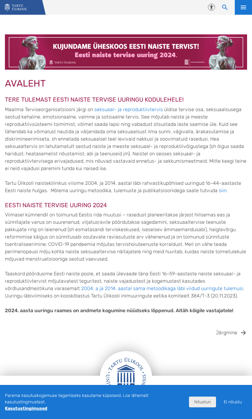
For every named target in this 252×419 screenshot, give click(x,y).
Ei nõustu (233, 402)
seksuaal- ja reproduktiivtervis (128, 109)
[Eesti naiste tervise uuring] (16, 7)
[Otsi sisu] (225, 7)
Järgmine (226, 333)
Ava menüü (243, 7)
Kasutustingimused (26, 408)
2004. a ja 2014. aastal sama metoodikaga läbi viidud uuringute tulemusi (162, 288)
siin (222, 190)
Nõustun (202, 402)
